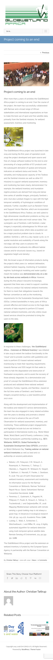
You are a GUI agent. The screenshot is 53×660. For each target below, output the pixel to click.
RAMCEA (16, 442)
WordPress (25, 649)
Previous (45, 53)
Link (31, 493)
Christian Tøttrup (12, 560)
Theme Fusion (35, 649)
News (34, 560)
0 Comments (42, 560)
